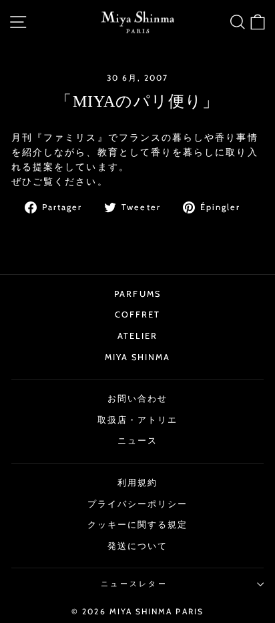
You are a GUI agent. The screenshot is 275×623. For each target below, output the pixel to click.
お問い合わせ (137, 399)
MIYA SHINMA (138, 357)
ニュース (137, 441)
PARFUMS (137, 294)
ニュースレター (134, 583)
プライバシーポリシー (137, 504)
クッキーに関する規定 (137, 525)
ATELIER (137, 336)
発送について (137, 546)
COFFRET (138, 314)
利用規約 (137, 483)
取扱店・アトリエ (137, 420)
